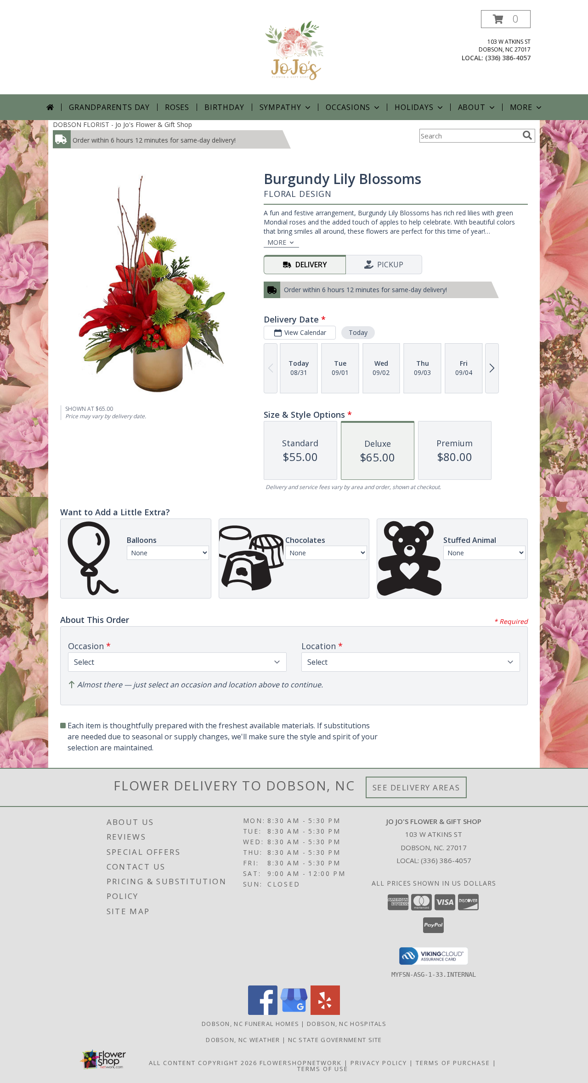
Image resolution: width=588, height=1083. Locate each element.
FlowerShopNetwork (301, 1063)
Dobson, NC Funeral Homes (250, 1024)
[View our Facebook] (262, 1012)
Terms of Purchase (453, 1063)
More (521, 107)
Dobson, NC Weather (243, 1040)
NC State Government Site (335, 1040)
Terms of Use (322, 1069)
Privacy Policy (379, 1063)
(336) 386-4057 (508, 57)
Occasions (348, 107)
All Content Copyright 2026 (203, 1063)
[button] (506, 19)
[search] (527, 135)
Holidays (414, 107)
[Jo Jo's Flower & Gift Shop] (294, 52)
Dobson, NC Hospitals (346, 1024)
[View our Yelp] (325, 1012)
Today (358, 332)
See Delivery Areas (416, 787)
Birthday (224, 107)
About (472, 107)
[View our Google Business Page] (294, 1012)
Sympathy (280, 107)
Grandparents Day (109, 107)
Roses (177, 107)
